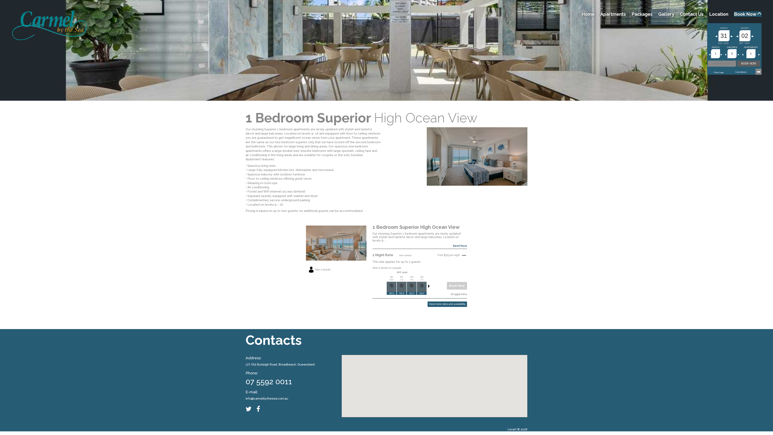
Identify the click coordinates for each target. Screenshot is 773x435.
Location (718, 14)
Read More (460, 245)
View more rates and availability (447, 304)
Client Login (719, 72)
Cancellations (741, 72)
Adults (715, 47)
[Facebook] (260, 409)
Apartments (613, 14)
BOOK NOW (748, 63)
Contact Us (692, 14)
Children (732, 47)
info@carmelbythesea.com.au (267, 398)
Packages (642, 14)
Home (588, 14)
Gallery (666, 14)
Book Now (745, 14)
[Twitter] (251, 409)
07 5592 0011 (269, 381)
